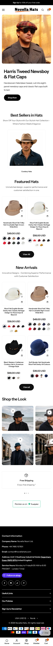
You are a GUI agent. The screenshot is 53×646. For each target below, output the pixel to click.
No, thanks (26, 344)
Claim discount (26, 331)
